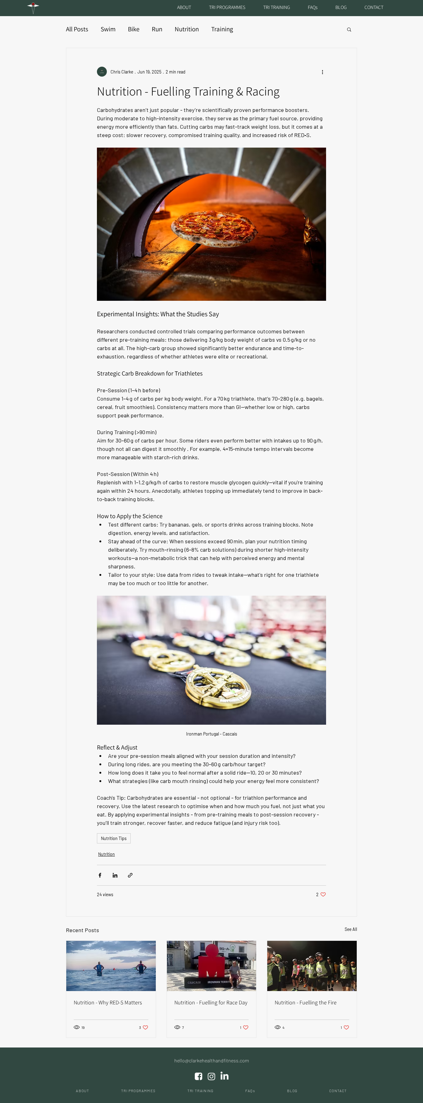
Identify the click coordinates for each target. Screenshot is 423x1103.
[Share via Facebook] (100, 875)
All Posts (77, 29)
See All (351, 929)
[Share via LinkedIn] (115, 875)
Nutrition (187, 29)
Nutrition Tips (114, 838)
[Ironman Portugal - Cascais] (211, 966)
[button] (349, 29)
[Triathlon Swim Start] (111, 966)
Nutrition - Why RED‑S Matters (108, 1002)
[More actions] (322, 71)
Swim (108, 29)
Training (222, 29)
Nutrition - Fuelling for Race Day (210, 1002)
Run (157, 29)
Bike (133, 29)
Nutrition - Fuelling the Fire (306, 1002)
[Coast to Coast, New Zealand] (312, 966)
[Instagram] (211, 1076)
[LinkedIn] (224, 1076)
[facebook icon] (198, 1076)
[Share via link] (130, 875)
